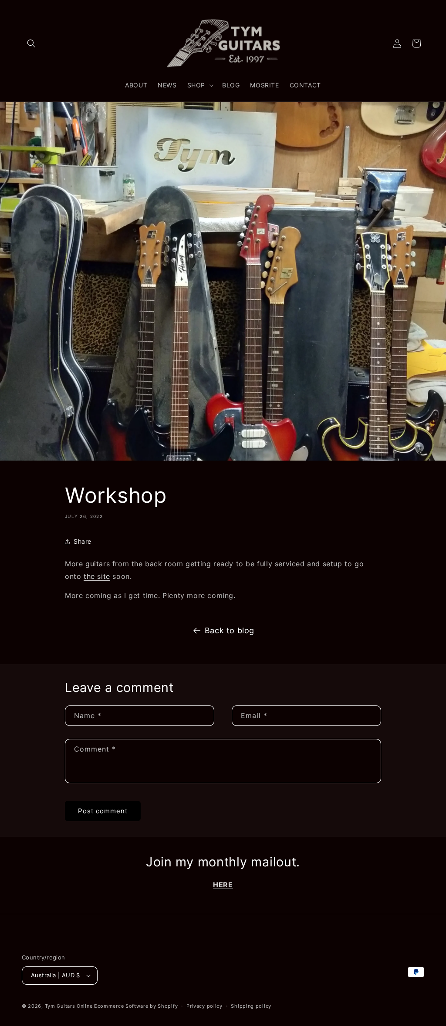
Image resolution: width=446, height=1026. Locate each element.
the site (97, 576)
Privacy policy (204, 1006)
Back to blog (229, 630)
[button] (31, 43)
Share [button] (82, 541)
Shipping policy (251, 1006)
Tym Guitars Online (69, 1006)
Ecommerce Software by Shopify (136, 1006)
